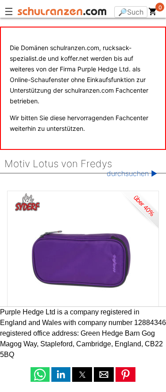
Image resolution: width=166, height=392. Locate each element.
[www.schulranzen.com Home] (62, 12)
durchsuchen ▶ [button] (132, 173)
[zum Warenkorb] (152, 13)
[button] (40, 374)
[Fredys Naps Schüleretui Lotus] (83, 257)
